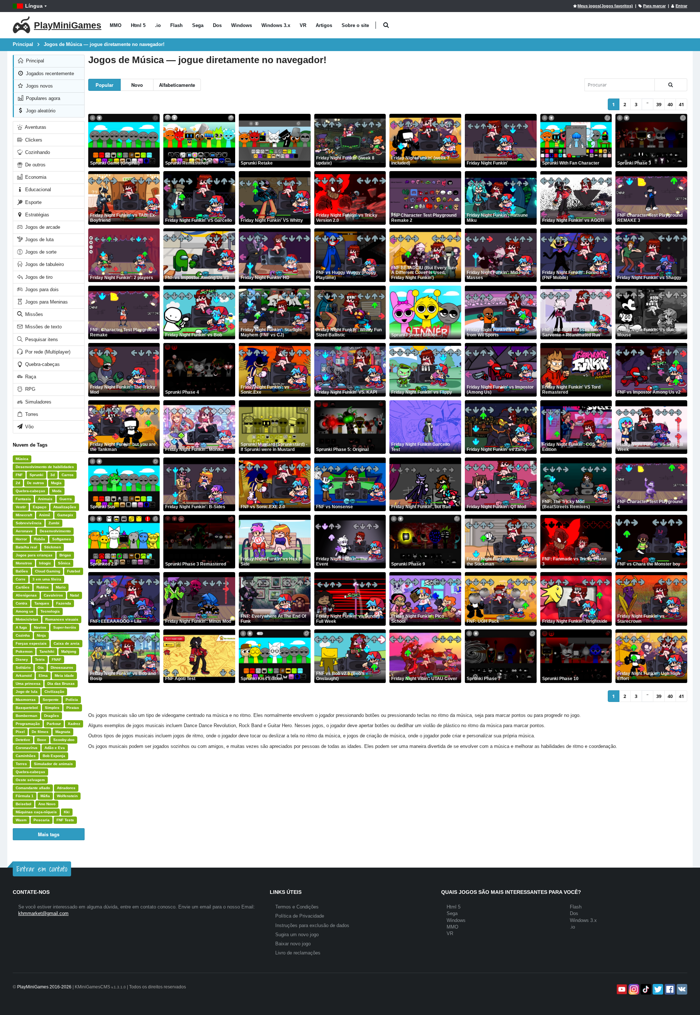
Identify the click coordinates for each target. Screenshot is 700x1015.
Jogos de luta (39, 239)
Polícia (72, 700)
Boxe (41, 740)
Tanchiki (46, 651)
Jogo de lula (27, 692)
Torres (31, 414)
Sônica (64, 563)
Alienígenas (26, 595)
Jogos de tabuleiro (44, 264)
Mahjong (68, 651)
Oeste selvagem (30, 780)
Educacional (37, 189)
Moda (57, 491)
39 (658, 104)
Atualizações (64, 507)
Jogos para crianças (34, 555)
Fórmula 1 (25, 796)
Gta (41, 667)
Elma (43, 676)
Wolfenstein (67, 796)
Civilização (54, 692)
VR (303, 25)
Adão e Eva (54, 748)
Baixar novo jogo (293, 943)
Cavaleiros (53, 595)
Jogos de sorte (40, 252)
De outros (35, 164)
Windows (241, 25)
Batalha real (26, 547)
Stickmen (52, 547)
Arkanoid (24, 676)
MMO (115, 25)
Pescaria (42, 820)
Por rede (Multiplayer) (47, 352)
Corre (21, 579)
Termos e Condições (297, 907)
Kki (67, 812)
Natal (74, 595)
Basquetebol (27, 708)
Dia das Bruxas (61, 684)
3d (52, 475)
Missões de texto (43, 326)
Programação (28, 724)
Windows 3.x (275, 25)
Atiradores (66, 788)
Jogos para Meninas (46, 302)
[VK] (681, 989)
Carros (68, 475)
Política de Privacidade (299, 916)
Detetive (23, 740)
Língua (34, 6)
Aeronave (24, 531)
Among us (25, 611)
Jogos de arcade (42, 227)
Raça (30, 376)
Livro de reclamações (297, 953)
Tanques (41, 603)
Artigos (324, 25)
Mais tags (48, 834)
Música (22, 459)
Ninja (41, 635)
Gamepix (65, 515)
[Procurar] (670, 84)
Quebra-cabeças (42, 364)
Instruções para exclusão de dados (312, 925)
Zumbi (53, 523)
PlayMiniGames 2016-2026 (44, 986)
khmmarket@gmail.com (43, 913)
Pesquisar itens (41, 339)
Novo (137, 84)
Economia (35, 177)
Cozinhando (37, 152)
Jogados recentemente (49, 73)
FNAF (56, 659)
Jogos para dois (41, 289)
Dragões (51, 716)
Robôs (39, 539)
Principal (34, 60)
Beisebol (23, 804)
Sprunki (36, 475)
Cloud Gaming (47, 571)
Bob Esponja (54, 756)
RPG (29, 389)
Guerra (65, 499)
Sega (197, 25)
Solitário (23, 667)
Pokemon (24, 651)
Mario (61, 587)
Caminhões (26, 756)
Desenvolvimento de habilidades (45, 467)
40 (670, 104)
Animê (44, 515)
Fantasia (23, 499)
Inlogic (45, 563)
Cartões (23, 587)
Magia (56, 483)
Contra (21, 603)
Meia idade (64, 676)
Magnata (62, 732)
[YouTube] (621, 989)
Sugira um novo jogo (297, 934)
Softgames (61, 539)
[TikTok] (645, 989)
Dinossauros (62, 667)
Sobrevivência (29, 523)
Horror (21, 539)
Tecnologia (50, 611)
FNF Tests (65, 820)
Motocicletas (27, 619)
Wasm (21, 820)
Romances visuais (61, 619)
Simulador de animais (53, 764)
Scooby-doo (63, 740)
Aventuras (35, 127)
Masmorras (26, 700)
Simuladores (37, 402)
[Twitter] (657, 989)
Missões (33, 314)
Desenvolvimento (55, 531)
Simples (52, 708)
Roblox (42, 587)
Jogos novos (38, 86)
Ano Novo (46, 804)
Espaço (39, 507)
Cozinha (23, 635)
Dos (217, 25)
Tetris (40, 659)
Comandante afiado (33, 788)
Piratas (72, 708)
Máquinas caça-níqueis (36, 812)
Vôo (29, 426)
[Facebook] (669, 989)
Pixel (20, 732)
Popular (104, 84)
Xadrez (74, 724)
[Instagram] (633, 989)
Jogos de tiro (38, 277)
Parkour (54, 724)
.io (158, 25)
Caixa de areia (66, 643)
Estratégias (36, 214)
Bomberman (26, 716)
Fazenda (63, 603)
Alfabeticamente (177, 84)
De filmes (40, 732)
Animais (45, 499)
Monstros (24, 563)
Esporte (33, 202)
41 (681, 104)
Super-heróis (64, 627)
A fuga (21, 627)
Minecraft (24, 515)
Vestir (21, 507)
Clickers (33, 140)
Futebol (73, 571)
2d (18, 483)
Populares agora (42, 98)
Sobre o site (355, 25)
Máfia (45, 796)
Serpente (51, 700)
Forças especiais (31, 643)
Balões (22, 571)
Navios (40, 627)
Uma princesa (28, 684)
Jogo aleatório (39, 110)
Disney (22, 659)
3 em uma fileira (46, 579)
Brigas (65, 555)
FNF (19, 475)
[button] (385, 25)
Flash (176, 25)
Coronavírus (27, 748)
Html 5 (138, 25)
